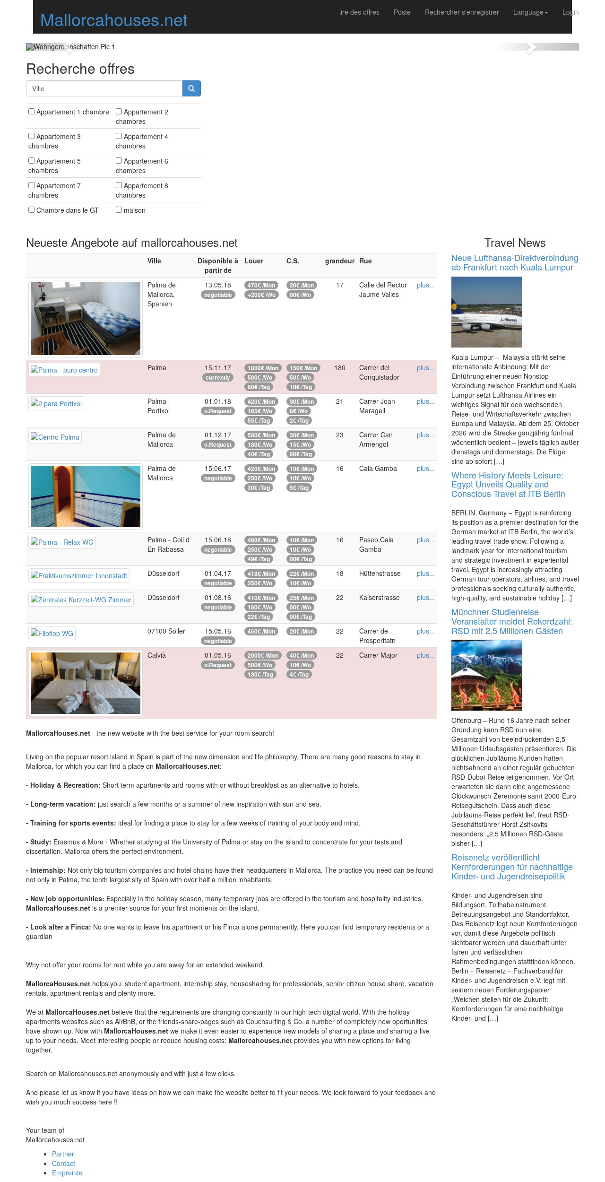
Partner (63, 1153)
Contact (63, 1163)
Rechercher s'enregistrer (462, 12)
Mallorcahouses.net (114, 19)
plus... (426, 284)
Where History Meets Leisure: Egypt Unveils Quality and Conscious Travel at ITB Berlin (508, 484)
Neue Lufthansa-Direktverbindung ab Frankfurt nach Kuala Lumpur (515, 262)
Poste (402, 12)
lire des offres (359, 12)
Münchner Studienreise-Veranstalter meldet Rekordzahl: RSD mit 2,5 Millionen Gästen (511, 620)
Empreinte (67, 1172)
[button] (67, 47)
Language (528, 12)
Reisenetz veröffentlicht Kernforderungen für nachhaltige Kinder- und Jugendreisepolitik (512, 866)
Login (570, 12)
